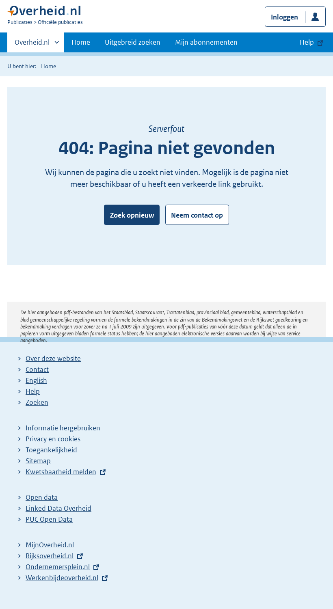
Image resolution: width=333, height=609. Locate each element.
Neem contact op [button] (197, 215)
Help (33, 391)
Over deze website (53, 358)
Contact (37, 369)
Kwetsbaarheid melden (61, 471)
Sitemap (38, 460)
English (36, 380)
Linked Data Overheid (58, 508)
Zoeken (37, 402)
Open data (42, 497)
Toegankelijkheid (51, 449)
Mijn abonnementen (206, 42)
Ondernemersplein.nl (58, 566)
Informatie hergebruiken (63, 427)
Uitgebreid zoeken (132, 42)
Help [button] (307, 42)
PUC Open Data (49, 519)
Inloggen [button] (284, 17)
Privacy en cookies (53, 438)
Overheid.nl (32, 45)
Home (80, 42)
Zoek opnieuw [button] (132, 215)
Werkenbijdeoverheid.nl (62, 577)
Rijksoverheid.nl (50, 555)
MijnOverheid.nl (50, 544)
